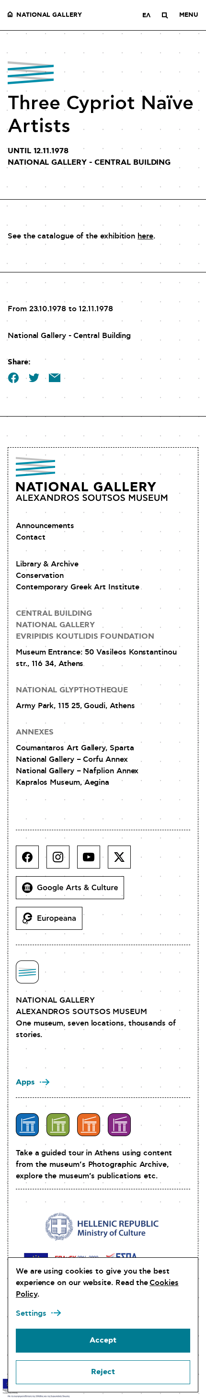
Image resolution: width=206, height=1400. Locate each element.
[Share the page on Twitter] (34, 377)
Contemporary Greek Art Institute (77, 587)
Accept (103, 1340)
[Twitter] (123, 861)
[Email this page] (54, 377)
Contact (30, 537)
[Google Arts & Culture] (74, 891)
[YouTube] (92, 861)
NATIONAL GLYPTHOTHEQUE (72, 690)
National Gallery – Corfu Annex (72, 759)
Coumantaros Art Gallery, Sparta (75, 748)
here (145, 236)
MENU (188, 15)
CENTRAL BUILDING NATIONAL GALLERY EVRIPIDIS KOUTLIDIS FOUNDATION (85, 625)
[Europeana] (53, 922)
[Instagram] (61, 861)
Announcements (45, 526)
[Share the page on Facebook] (13, 377)
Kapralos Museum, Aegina (62, 782)
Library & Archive (47, 564)
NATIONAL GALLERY (49, 15)
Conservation (40, 575)
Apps (25, 1082)
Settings (31, 1313)
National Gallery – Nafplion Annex (77, 771)
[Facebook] (31, 861)
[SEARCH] (165, 15)
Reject (103, 1372)
